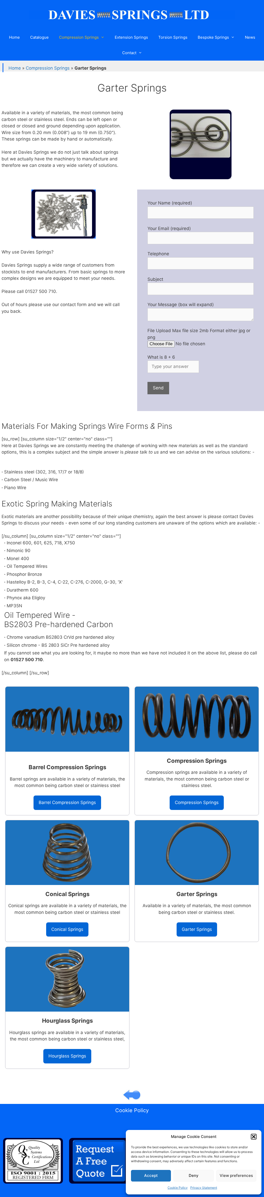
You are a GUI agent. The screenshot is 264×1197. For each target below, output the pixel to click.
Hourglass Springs (67, 1056)
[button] (253, 1136)
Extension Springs (131, 37)
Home (14, 37)
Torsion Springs (172, 37)
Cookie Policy (178, 1188)
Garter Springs (197, 929)
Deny (194, 1175)
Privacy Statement (203, 1188)
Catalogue (39, 37)
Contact (129, 52)
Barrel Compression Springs (67, 802)
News (250, 37)
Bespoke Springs (213, 37)
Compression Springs (79, 37)
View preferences (236, 1175)
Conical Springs (67, 929)
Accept (151, 1175)
